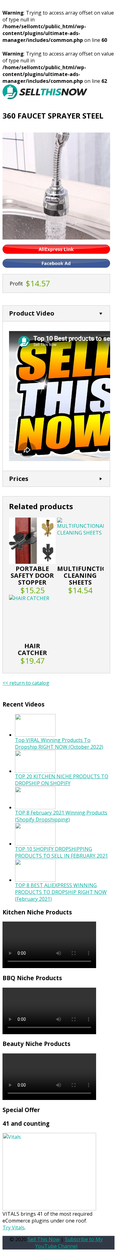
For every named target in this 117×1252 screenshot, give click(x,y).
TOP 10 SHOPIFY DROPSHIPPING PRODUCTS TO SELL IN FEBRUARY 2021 (61, 852)
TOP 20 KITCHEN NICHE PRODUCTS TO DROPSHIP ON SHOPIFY (61, 780)
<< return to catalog (25, 683)
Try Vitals (13, 1227)
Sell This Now (44, 1239)
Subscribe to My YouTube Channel (69, 1243)
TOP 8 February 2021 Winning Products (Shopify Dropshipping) (61, 816)
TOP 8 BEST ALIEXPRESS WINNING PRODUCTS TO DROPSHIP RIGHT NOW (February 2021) (61, 892)
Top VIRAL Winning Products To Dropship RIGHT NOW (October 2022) (59, 743)
